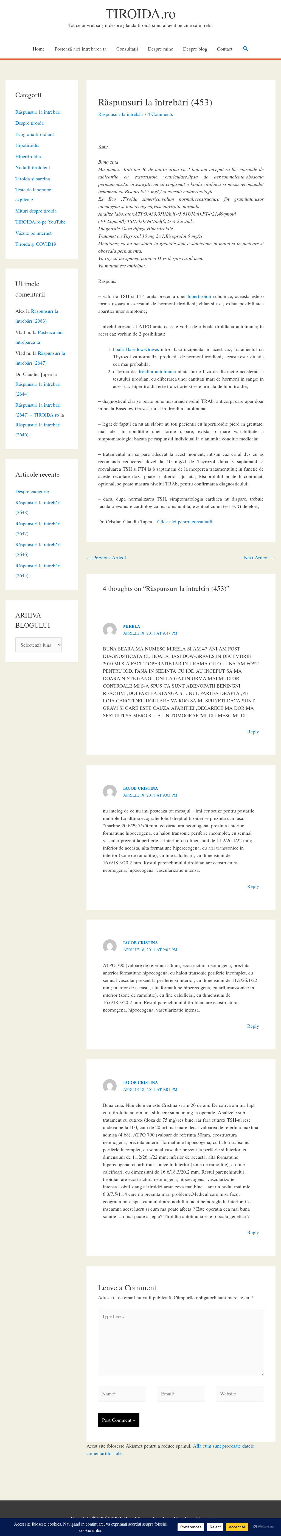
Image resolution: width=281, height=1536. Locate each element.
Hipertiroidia (28, 156)
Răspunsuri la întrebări (38, 111)
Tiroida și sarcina (32, 178)
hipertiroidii (199, 296)
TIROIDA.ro (140, 13)
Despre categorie (32, 491)
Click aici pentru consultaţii (184, 521)
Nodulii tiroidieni (32, 167)
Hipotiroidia (27, 145)
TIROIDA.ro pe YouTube (40, 221)
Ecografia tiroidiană (35, 134)
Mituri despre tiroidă (36, 210)
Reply (253, 731)
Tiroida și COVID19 (35, 244)
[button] (245, 48)
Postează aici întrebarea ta (80, 48)
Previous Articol (106, 557)
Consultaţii (127, 48)
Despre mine (160, 48)
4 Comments (160, 114)
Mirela (131, 626)
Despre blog (195, 48)
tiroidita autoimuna (156, 371)
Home (39, 48)
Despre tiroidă (29, 122)
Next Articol (259, 557)
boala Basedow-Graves (136, 349)
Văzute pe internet (33, 233)
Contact (224, 48)
